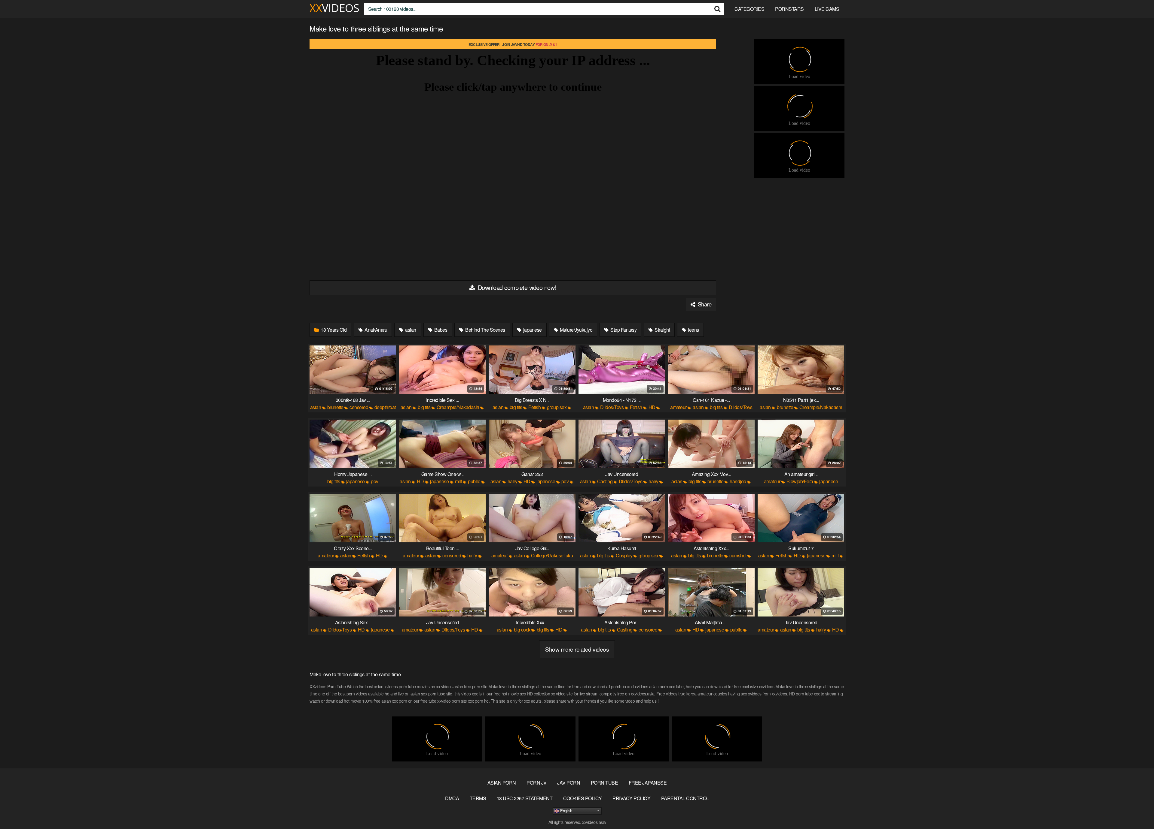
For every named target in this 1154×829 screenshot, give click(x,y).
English (565, 810)
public (474, 481)
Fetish (534, 407)
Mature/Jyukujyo (575, 329)
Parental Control (685, 798)
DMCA (452, 798)
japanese (532, 329)
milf (458, 481)
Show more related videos (577, 649)
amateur (678, 407)
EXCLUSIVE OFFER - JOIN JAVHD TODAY (513, 44)
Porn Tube (604, 782)
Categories (749, 8)
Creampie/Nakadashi (458, 407)
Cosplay (624, 555)
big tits (424, 407)
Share (703, 304)
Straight (662, 329)
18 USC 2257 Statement (525, 798)
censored (359, 407)
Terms (478, 798)
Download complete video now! (516, 287)
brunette (335, 407)
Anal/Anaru (375, 329)
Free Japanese (648, 782)
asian (410, 329)
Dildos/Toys (612, 407)
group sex (557, 407)
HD (652, 407)
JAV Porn (568, 782)
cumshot (737, 555)
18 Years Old (333, 329)
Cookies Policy (582, 798)
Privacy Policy (631, 798)
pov (374, 481)
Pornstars (789, 8)
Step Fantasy (623, 329)
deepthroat (385, 407)
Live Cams (827, 8)
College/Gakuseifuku (552, 555)
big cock (522, 629)
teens (693, 329)
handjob (738, 481)
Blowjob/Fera (799, 481)
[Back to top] (1137, 810)
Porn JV (537, 782)
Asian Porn (501, 782)
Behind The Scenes (484, 329)
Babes (440, 329)
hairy (512, 481)
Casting (605, 481)
